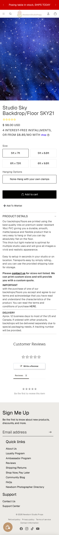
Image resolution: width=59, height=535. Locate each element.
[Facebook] (21, 529)
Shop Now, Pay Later (18, 472)
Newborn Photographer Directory (25, 487)
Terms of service (43, 519)
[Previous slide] (3, 4)
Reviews (11, 463)
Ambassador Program (18, 458)
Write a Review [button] (30, 366)
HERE (32, 306)
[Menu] (3, 13)
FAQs (9, 482)
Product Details (15, 216)
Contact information (29, 523)
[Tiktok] (32, 529)
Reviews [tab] (19, 375)
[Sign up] (50, 432)
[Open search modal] (10, 13)
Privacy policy (28, 519)
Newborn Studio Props (33, 514)
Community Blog (15, 477)
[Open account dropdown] (48, 13)
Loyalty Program (15, 453)
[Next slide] (55, 4)
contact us (18, 273)
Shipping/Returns (16, 467)
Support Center (11, 506)
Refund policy (14, 519)
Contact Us (9, 501)
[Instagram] (27, 529)
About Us (11, 448)
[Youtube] (38, 529)
